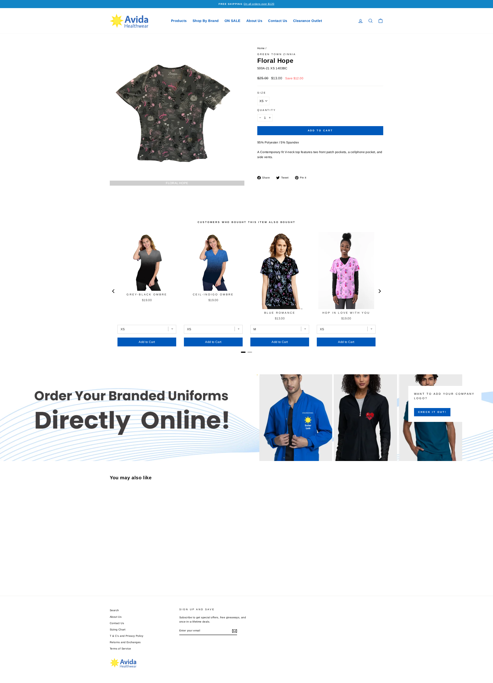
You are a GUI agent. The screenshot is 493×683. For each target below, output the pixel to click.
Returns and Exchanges (125, 642)
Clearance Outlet (307, 21)
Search (114, 610)
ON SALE (233, 21)
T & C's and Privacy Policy (126, 635)
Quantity (266, 110)
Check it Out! (432, 412)
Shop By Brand (206, 21)
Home (261, 48)
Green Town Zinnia (276, 54)
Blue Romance (279, 312)
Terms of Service (120, 648)
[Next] (379, 291)
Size (261, 92)
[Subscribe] (234, 630)
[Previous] (113, 291)
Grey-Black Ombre (147, 294)
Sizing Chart (118, 629)
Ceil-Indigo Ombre (213, 294)
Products (179, 21)
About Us (254, 21)
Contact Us (277, 21)
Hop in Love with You (346, 312)
